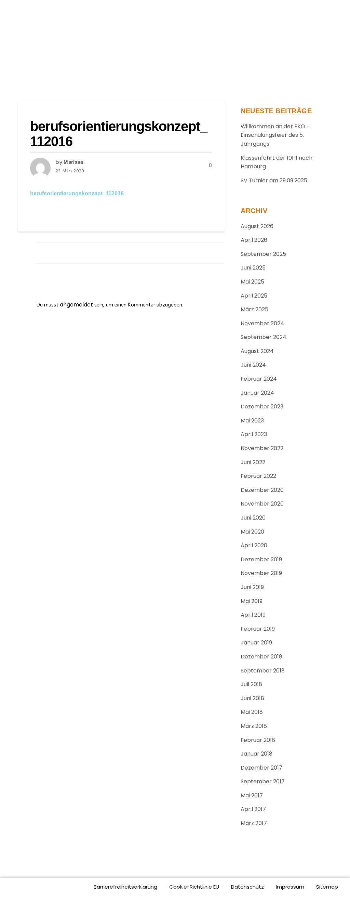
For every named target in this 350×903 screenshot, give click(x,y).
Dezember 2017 (261, 768)
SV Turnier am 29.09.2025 (274, 180)
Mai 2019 (251, 601)
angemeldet (76, 305)
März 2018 (254, 726)
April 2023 (254, 434)
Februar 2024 (259, 379)
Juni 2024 (253, 365)
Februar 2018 (258, 740)
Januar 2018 (256, 754)
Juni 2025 (253, 268)
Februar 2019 (258, 629)
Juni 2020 (253, 518)
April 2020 (254, 545)
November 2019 (261, 573)
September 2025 (263, 254)
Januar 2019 (256, 642)
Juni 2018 (252, 698)
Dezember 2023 (262, 406)
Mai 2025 (252, 282)
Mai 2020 (252, 532)
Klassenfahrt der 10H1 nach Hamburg (276, 162)
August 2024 (257, 351)
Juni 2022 (253, 462)
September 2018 (263, 671)
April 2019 (253, 615)
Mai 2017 (252, 795)
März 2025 (254, 309)
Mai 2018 (252, 712)
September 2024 (263, 337)
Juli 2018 (251, 684)
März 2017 (254, 823)
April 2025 (254, 296)
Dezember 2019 (261, 559)
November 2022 (262, 448)
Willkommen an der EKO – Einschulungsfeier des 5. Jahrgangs (275, 135)
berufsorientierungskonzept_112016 (77, 193)
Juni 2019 (252, 587)
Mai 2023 (252, 420)
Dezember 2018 (261, 656)
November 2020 (262, 504)
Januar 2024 (257, 393)
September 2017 (263, 781)
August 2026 (257, 226)
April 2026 (254, 240)
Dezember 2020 (262, 490)
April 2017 (253, 809)
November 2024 (262, 323)
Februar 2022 (258, 476)
